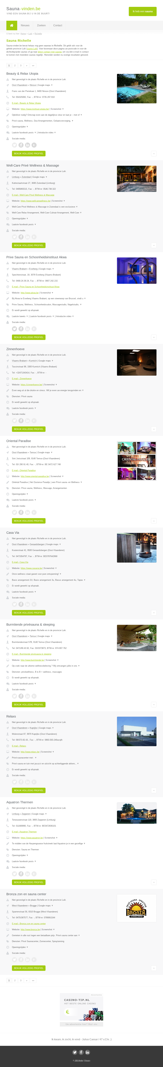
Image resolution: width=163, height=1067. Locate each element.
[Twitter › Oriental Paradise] (14, 512)
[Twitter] (74, 1052)
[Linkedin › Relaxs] (27, 782)
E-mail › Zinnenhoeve (22, 378)
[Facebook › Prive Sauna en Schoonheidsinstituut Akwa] (21, 328)
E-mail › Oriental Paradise (24, 470)
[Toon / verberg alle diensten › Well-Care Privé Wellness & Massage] (50, 212)
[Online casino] (83, 994)
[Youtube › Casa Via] (34, 604)
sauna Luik (32, 48)
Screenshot (57, 109)
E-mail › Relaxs (19, 746)
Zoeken (41, 25)
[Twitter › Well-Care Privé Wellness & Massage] (14, 236)
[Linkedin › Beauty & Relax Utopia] (27, 145)
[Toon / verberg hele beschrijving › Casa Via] (50, 574)
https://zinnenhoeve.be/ (31, 384)
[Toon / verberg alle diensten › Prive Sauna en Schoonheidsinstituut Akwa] (50, 304)
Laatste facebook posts (24, 132)
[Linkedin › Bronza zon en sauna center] (27, 959)
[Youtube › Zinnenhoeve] (34, 420)
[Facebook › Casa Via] (21, 604)
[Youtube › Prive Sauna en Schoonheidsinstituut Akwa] (34, 328)
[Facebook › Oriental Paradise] (21, 512)
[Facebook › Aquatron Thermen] (21, 873)
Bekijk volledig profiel (28, 153)
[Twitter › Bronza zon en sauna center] (14, 959)
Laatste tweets (20, 316)
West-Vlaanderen (20, 905)
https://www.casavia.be (31, 568)
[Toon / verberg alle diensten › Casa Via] (50, 580)
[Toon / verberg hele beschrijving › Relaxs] (50, 757)
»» (33, 65)
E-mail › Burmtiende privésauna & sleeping (31, 654)
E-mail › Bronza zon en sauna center (29, 923)
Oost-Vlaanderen (19, 85)
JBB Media (79, 1060)
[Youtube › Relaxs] (34, 782)
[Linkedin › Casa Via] (27, 604)
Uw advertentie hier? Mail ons (81, 1024)
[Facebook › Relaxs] (21, 782)
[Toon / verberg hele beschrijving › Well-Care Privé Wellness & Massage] (50, 206)
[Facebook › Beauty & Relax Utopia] (21, 145)
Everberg (33, 269)
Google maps (45, 85)
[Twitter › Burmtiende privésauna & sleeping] (14, 696)
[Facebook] (81, 1052)
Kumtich (33, 361)
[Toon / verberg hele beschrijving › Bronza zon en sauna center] (50, 935)
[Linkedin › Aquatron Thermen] (27, 873)
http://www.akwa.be (30, 293)
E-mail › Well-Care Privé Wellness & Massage (33, 195)
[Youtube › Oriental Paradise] (34, 512)
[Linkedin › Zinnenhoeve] (27, 420)
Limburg (15, 177)
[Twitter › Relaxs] (14, 782)
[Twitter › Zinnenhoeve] (14, 420)
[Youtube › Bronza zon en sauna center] (34, 959)
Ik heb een (143, 11)
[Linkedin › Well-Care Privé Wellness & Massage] (27, 236)
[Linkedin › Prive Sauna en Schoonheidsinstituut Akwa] (27, 328)
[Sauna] (11, 25)
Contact (57, 25)
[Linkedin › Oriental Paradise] (27, 512)
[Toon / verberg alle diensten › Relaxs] (50, 763)
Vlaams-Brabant (19, 269)
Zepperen (26, 814)
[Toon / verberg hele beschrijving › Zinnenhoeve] (50, 390)
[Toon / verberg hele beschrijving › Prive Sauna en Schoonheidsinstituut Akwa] (50, 298)
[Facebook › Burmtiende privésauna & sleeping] (21, 696)
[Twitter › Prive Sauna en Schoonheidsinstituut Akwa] (14, 328)
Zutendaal (26, 177)
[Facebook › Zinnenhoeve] (21, 420)
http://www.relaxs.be (30, 752)
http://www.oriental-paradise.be (35, 476)
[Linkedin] (87, 1052)
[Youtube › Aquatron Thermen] (34, 873)
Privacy (87, 1060)
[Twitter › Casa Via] (14, 604)
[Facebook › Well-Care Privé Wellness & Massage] (21, 236)
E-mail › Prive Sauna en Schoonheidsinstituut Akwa (35, 286)
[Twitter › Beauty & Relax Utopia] (14, 145)
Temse (33, 452)
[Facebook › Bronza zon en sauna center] (21, 959)
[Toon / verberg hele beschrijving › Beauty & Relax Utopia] (50, 115)
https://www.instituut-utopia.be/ (35, 109)
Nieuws (25, 25)
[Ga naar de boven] (154, 153)
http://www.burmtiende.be (32, 660)
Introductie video (47, 132)
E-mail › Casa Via (20, 562)
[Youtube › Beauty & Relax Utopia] (34, 145)
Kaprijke (33, 728)
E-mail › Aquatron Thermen (24, 832)
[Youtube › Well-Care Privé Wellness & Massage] (34, 236)
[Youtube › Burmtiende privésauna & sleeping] (34, 696)
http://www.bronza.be (30, 929)
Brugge (33, 905)
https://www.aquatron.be (32, 838)
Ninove (33, 85)
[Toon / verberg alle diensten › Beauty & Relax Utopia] (50, 120)
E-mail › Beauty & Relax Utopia (26, 103)
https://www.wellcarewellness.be (35, 201)
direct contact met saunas (50, 52)
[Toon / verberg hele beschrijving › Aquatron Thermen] (50, 843)
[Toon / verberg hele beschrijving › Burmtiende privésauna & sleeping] (50, 665)
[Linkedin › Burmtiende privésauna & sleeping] (27, 696)
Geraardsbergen (37, 544)
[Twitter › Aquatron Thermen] (14, 873)
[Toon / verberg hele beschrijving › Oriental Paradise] (50, 482)
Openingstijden (20, 126)
